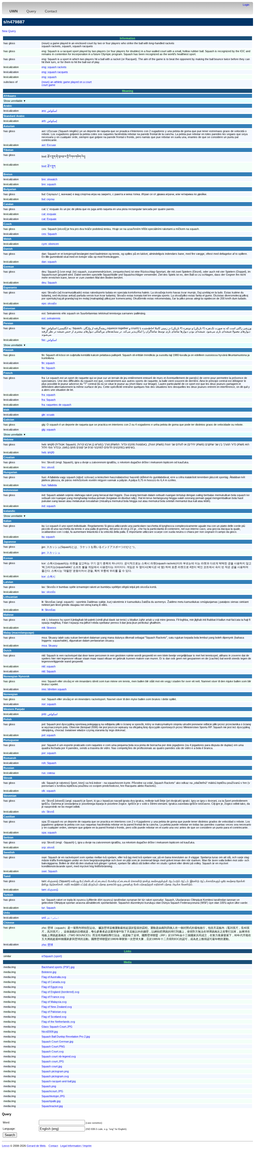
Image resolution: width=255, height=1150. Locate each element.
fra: (48, 394)
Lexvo (5, 1145)
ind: (49, 505)
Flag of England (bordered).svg (60, 991)
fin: (48, 362)
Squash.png (49, 1086)
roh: (49, 762)
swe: (49, 871)
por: (49, 753)
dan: (49, 261)
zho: (47, 944)
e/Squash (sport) (52, 956)
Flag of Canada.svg (53, 981)
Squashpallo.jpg (51, 1101)
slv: (48, 811)
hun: (49, 485)
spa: (49, 832)
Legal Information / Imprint (75, 1145)
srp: (48, 847)
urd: (50, 917)
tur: (49, 907)
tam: (50, 889)
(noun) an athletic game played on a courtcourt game (67, 83)
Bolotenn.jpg (49, 971)
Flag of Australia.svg (54, 976)
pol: (49, 735)
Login (246, 4)
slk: (49, 790)
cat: (49, 214)
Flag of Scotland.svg (54, 1016)
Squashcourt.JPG (52, 1091)
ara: (49, 110)
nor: (49, 704)
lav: (49, 591)
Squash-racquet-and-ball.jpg (59, 1081)
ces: (49, 233)
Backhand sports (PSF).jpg (58, 967)
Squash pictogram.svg (55, 1076)
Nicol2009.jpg (50, 1031)
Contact (51, 11)
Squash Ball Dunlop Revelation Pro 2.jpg (66, 1036)
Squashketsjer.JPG (53, 1096)
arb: (49, 120)
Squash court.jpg (52, 1066)
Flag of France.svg (53, 996)
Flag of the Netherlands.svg (58, 1021)
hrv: (48, 467)
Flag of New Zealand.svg (57, 1006)
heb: (48, 452)
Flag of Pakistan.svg (54, 1011)
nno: (54, 689)
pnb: (50, 714)
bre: (49, 179)
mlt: (49, 627)
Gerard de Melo (36, 1145)
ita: (48, 536)
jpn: (51, 552)
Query (31, 11)
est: (51, 318)
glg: (49, 429)
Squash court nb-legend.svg (59, 1056)
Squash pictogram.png (55, 1071)
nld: (49, 666)
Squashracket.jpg (52, 1106)
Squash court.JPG (53, 1061)
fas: (49, 339)
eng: (54, 67)
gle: (48, 414)
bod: (49, 166)
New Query (9, 31)
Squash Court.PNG (53, 1046)
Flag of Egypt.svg (52, 986)
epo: (49, 303)
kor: (48, 576)
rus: (48, 772)
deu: (49, 282)
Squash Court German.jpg (57, 1041)
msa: (50, 645)
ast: (49, 145)
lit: (49, 609)
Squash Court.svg (53, 1051)
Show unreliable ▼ (14, 100)
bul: (48, 199)
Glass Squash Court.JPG (57, 1026)
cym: (50, 243)
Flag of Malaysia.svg (54, 1001)
